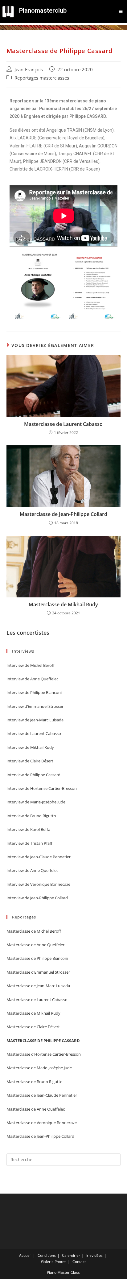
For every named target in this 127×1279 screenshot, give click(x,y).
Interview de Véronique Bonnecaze (38, 884)
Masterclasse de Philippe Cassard (43, 1040)
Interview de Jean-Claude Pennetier (38, 857)
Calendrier (71, 1255)
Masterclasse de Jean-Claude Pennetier (41, 1095)
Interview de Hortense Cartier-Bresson (41, 788)
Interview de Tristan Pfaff (29, 843)
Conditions (47, 1255)
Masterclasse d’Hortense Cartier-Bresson (43, 1054)
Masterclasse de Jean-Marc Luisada (38, 985)
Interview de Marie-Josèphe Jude (35, 802)
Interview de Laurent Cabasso (33, 733)
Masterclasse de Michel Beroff (33, 931)
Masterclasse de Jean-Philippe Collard (63, 514)
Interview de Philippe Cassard (33, 775)
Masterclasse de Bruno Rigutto (34, 1081)
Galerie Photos (53, 1261)
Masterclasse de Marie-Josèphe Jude (39, 1068)
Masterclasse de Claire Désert (33, 1026)
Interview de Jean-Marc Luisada (34, 720)
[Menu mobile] (121, 11)
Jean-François (28, 69)
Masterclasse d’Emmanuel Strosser (38, 972)
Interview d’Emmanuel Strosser (34, 706)
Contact (79, 1261)
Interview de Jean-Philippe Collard (37, 898)
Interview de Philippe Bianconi (34, 692)
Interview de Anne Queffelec (32, 679)
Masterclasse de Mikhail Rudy (63, 604)
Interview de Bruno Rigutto (31, 816)
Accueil (25, 1255)
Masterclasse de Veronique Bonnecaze (41, 1122)
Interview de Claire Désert (29, 761)
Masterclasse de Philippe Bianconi (37, 958)
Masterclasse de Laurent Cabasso (63, 424)
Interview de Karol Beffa (28, 829)
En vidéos (94, 1255)
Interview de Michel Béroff (30, 665)
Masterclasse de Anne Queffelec (35, 944)
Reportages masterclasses (41, 78)
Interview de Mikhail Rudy (30, 747)
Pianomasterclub (43, 10)
